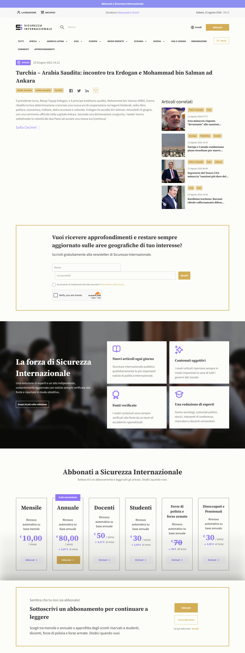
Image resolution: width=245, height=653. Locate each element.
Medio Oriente (116, 41)
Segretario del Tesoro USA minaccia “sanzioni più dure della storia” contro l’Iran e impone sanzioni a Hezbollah (208, 174)
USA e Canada (178, 41)
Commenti (23, 49)
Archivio (50, 12)
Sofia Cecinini (26, 127)
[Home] (34, 27)
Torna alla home (186, 619)
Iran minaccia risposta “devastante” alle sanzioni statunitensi (203, 122)
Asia (76, 41)
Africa (33, 41)
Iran (209, 109)
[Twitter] (79, 90)
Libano (218, 161)
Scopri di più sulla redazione (32, 404)
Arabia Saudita (43, 90)
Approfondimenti (44, 49)
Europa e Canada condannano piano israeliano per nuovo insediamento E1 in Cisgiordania (207, 148)
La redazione (28, 12)
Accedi (198, 27)
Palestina (205, 135)
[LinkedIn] (87, 90)
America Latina (55, 41)
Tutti (21, 41)
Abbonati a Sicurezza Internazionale (123, 4)
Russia (157, 41)
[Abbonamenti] (95, 90)
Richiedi (103, 559)
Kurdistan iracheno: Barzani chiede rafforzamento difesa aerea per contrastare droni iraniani (205, 200)
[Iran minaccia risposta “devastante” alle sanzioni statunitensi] (173, 119)
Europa (93, 41)
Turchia (58, 90)
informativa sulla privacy (112, 284)
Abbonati (217, 27)
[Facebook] (71, 90)
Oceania (138, 41)
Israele (217, 135)
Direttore (122, 12)
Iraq (191, 187)
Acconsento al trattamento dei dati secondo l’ (90, 284)
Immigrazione (199, 41)
